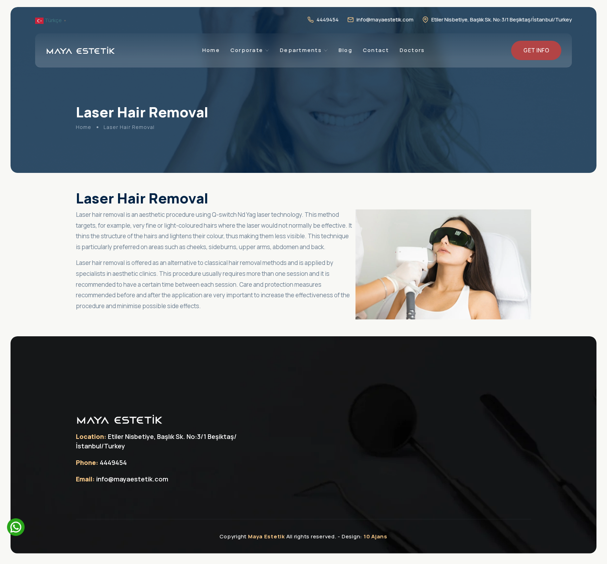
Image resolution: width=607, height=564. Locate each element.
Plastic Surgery (305, 101)
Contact (376, 50)
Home (211, 50)
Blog (345, 50)
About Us (248, 84)
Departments (301, 50)
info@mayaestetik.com (385, 19)
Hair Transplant (305, 119)
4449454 (327, 19)
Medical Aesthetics (310, 84)
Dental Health (303, 136)
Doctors (412, 50)
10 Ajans (375, 536)
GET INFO (536, 50)
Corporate (246, 50)
